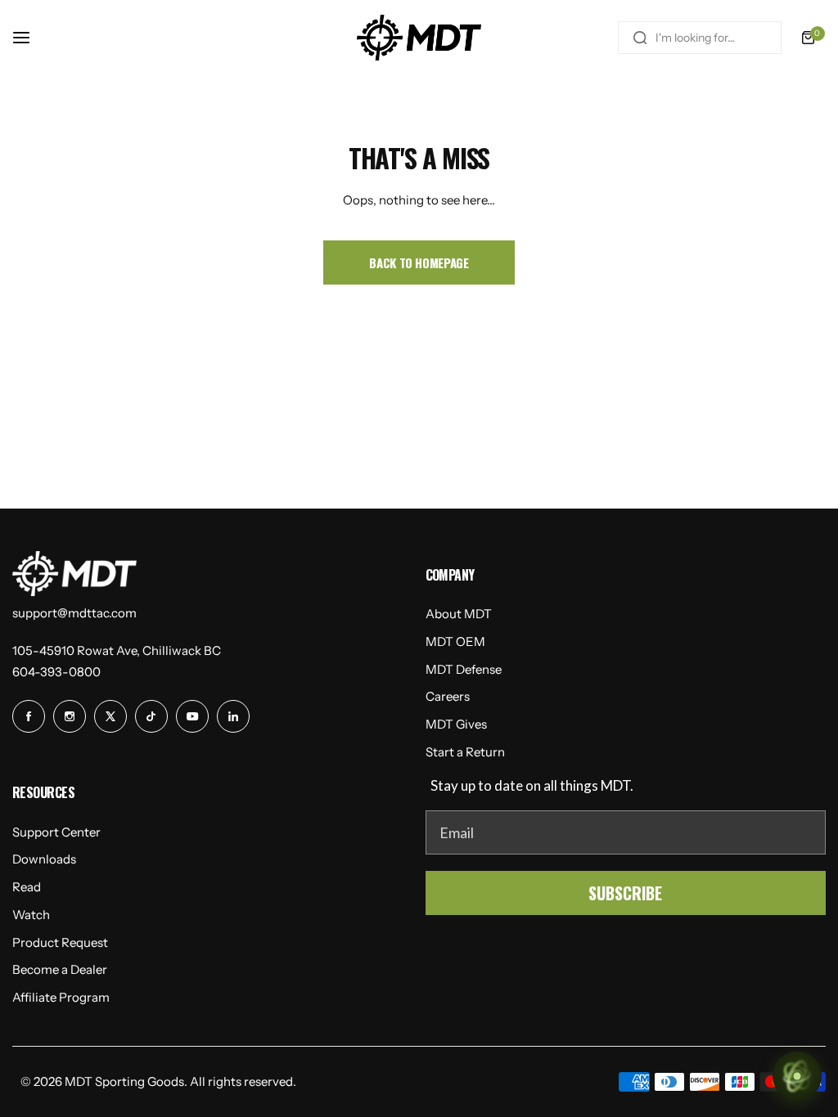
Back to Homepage (418, 262)
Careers (448, 696)
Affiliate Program (61, 997)
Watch (31, 914)
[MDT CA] (419, 38)
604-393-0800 (56, 672)
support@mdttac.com (74, 613)
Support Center (56, 832)
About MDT (459, 613)
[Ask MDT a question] (797, 1076)
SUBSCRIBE (625, 893)
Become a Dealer (59, 969)
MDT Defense (464, 669)
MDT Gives (456, 724)
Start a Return (465, 752)
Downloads (44, 859)
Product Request (60, 942)
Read (26, 887)
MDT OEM (455, 641)
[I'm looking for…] (640, 37)
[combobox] (700, 37)
